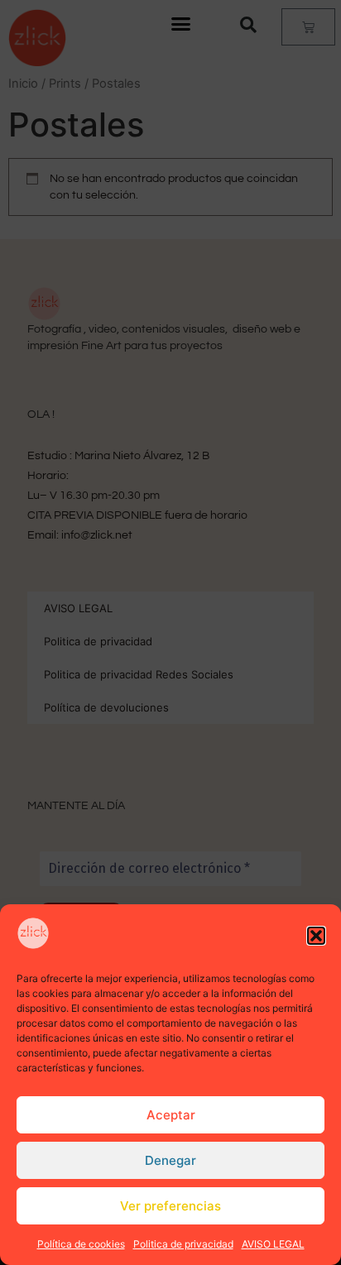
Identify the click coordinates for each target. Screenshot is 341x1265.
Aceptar (170, 1115)
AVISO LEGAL (273, 1244)
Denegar (170, 1160)
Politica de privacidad (183, 1244)
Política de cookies (81, 1244)
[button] (316, 935)
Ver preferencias (170, 1206)
